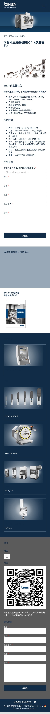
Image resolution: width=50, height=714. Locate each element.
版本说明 (17, 702)
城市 (6, 195)
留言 (6, 213)
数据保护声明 (27, 702)
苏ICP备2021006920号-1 (33, 706)
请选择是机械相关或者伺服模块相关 (20, 167)
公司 (6, 186)
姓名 (6, 177)
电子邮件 (8, 204)
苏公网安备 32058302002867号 (25, 708)
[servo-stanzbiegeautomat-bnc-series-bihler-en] (16, 300)
